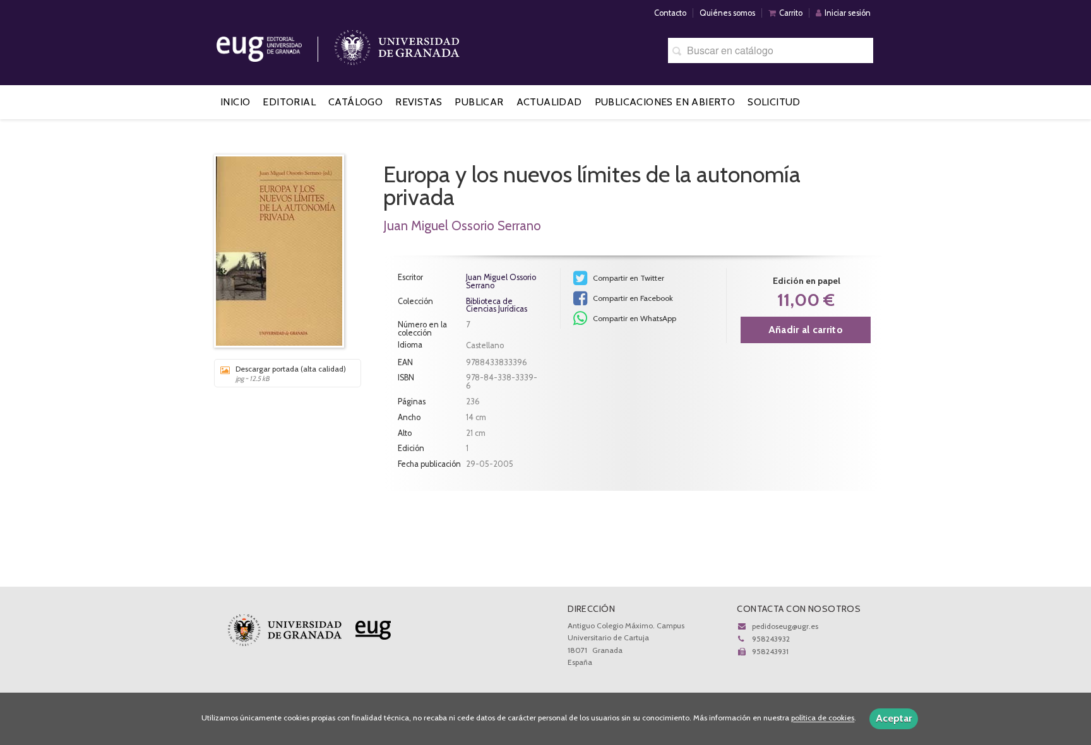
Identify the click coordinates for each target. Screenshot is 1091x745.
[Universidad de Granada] (397, 44)
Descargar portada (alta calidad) (290, 373)
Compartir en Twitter (627, 278)
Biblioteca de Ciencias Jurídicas (496, 306)
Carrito (790, 13)
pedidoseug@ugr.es (785, 626)
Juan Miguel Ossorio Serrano (462, 225)
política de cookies (822, 718)
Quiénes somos (727, 13)
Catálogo (355, 102)
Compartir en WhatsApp (633, 318)
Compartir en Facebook (632, 298)
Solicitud (774, 102)
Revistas (418, 102)
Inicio (235, 102)
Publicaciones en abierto (665, 102)
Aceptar (894, 718)
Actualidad (549, 102)
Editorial (289, 102)
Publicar (479, 102)
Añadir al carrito (805, 330)
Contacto (670, 13)
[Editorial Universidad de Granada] (275, 44)
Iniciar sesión (848, 13)
